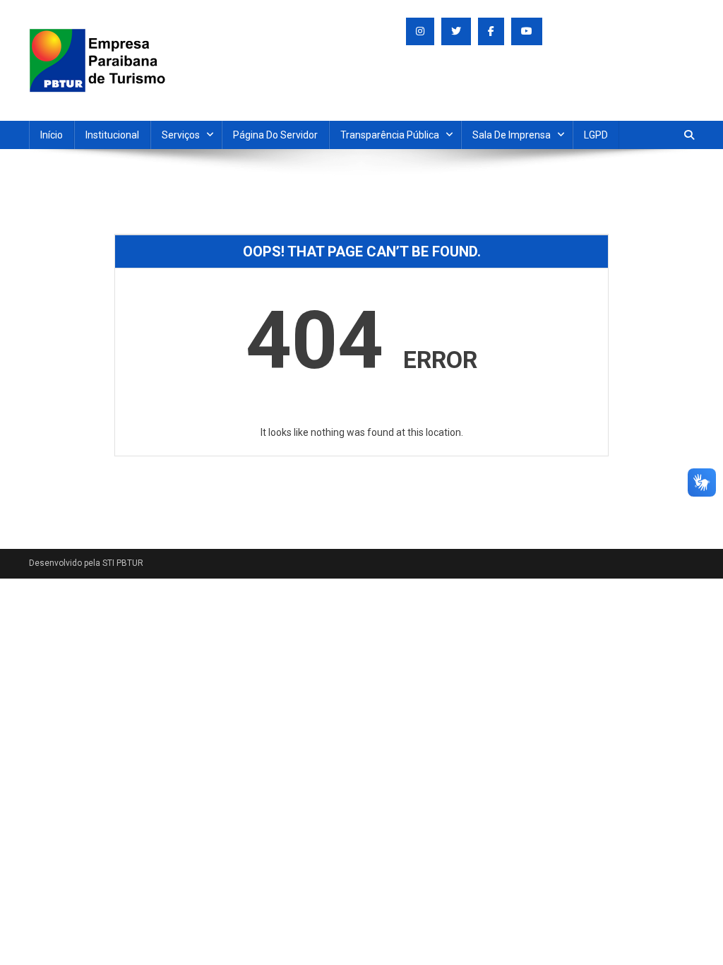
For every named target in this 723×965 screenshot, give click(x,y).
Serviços (181, 135)
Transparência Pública (389, 135)
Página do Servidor (275, 135)
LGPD (596, 135)
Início (51, 135)
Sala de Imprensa (511, 135)
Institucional (112, 135)
